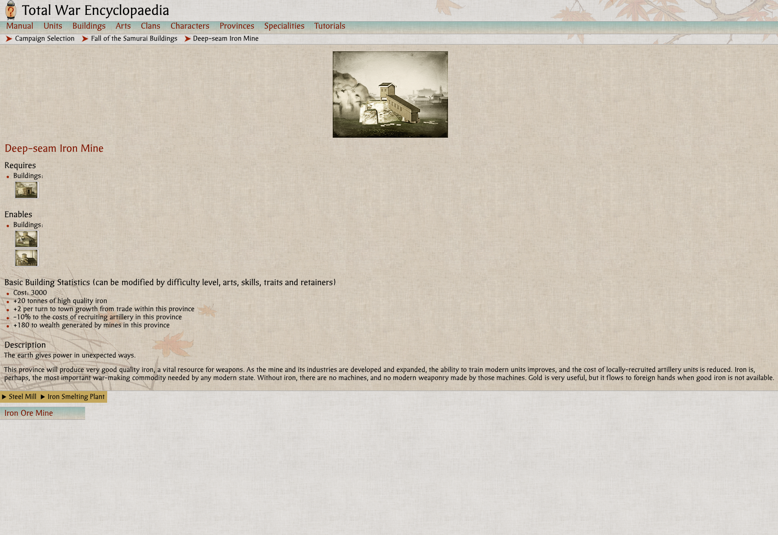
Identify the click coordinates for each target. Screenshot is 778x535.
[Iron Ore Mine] (26, 190)
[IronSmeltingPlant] (76, 396)
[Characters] (190, 25)
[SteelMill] (23, 396)
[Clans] (151, 25)
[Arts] (123, 25)
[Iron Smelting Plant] (26, 239)
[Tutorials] (330, 25)
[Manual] (20, 25)
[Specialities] (284, 25)
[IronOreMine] (42, 413)
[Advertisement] (355, 470)
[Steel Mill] (26, 258)
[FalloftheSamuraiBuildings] (134, 38)
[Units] (53, 25)
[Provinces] (237, 25)
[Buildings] (89, 25)
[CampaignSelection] (45, 38)
